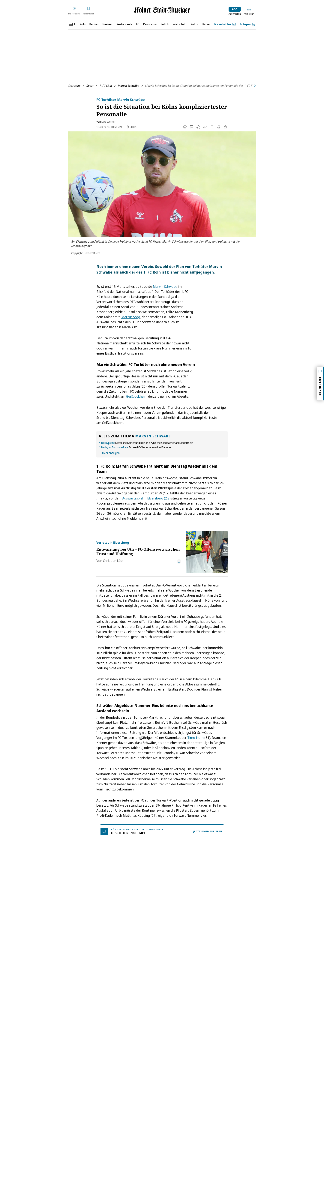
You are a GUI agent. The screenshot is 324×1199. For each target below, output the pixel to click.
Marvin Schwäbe (128, 86)
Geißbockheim (136, 396)
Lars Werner (108, 121)
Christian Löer (113, 560)
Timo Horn (195, 737)
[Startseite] (162, 10)
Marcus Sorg (130, 317)
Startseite (74, 86)
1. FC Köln (105, 86)
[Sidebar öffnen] (72, 24)
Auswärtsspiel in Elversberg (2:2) (146, 498)
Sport (89, 86)
